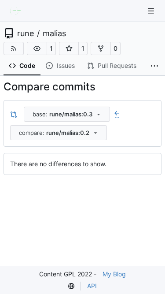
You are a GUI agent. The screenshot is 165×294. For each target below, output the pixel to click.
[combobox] (67, 114)
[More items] (154, 66)
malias (54, 33)
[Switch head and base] (13, 114)
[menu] (71, 286)
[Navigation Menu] (152, 11)
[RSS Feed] (14, 48)
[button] (37, 48)
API (92, 286)
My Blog (114, 274)
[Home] (16, 11)
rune (25, 33)
